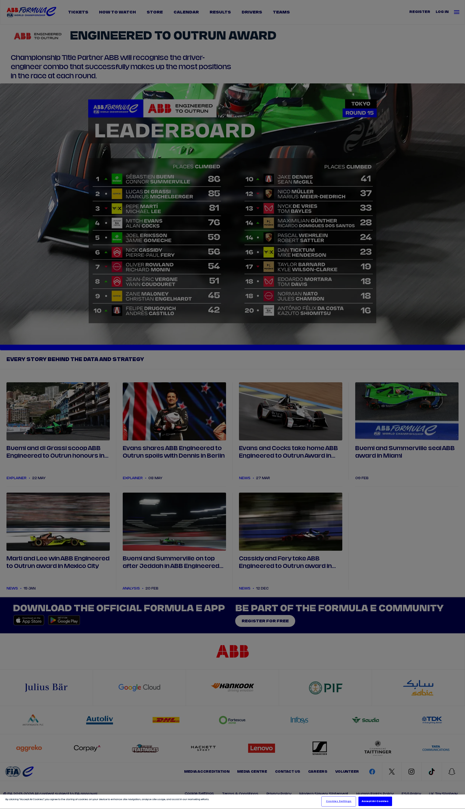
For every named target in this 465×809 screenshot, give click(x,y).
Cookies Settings (338, 801)
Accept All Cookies (375, 801)
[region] (232, 801)
